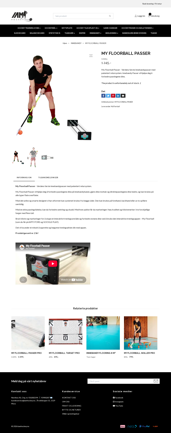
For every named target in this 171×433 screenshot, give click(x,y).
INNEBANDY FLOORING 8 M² (101, 353)
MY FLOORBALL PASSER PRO (26, 353)
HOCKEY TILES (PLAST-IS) (87, 28)
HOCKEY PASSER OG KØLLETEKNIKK (137, 28)
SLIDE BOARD (20, 33)
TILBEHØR (69, 33)
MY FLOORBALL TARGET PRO (64, 353)
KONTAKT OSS (69, 397)
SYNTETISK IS (54, 33)
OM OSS (65, 401)
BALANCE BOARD (37, 33)
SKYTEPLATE (67, 28)
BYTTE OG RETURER (71, 410)
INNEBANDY (95, 33)
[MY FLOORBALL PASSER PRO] (29, 333)
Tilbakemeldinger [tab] (48, 177)
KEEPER (82, 33)
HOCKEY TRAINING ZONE (28, 28)
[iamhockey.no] (21, 16)
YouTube (119, 406)
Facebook (119, 397)
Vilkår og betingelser (70, 414)
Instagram (118, 401)
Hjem (65, 43)
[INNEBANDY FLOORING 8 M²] (104, 333)
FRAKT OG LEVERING (71, 406)
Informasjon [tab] (24, 177)
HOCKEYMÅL (50, 28)
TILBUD (154, 33)
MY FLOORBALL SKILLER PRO (139, 353)
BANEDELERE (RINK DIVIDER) (134, 33)
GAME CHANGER (110, 28)
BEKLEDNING (111, 33)
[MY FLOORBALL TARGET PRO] (66, 333)
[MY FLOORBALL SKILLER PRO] (142, 333)
